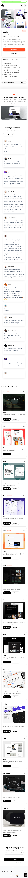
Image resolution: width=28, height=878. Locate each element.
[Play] (14, 112)
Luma (4, 565)
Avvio (4, 461)
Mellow (5, 634)
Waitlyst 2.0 (6, 773)
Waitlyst (5, 808)
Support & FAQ (10, 871)
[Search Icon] (22, 5)
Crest (4, 496)
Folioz (4, 738)
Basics (5, 530)
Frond (4, 426)
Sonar (4, 392)
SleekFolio (6, 669)
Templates (4, 871)
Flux (4, 600)
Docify (5, 704)
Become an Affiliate (18, 871)
